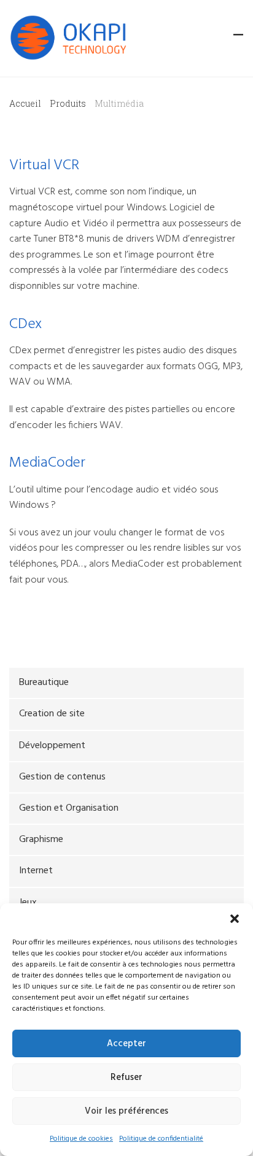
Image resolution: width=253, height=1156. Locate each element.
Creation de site (52, 714)
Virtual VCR (44, 165)
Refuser (126, 1077)
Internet (36, 871)
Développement (52, 746)
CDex (25, 324)
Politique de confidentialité (161, 1139)
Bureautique (44, 683)
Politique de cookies (81, 1139)
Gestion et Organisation (69, 808)
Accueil (25, 103)
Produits (68, 103)
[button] (234, 919)
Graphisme (41, 840)
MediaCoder (47, 463)
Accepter (126, 1043)
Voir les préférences (126, 1111)
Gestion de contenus (62, 777)
